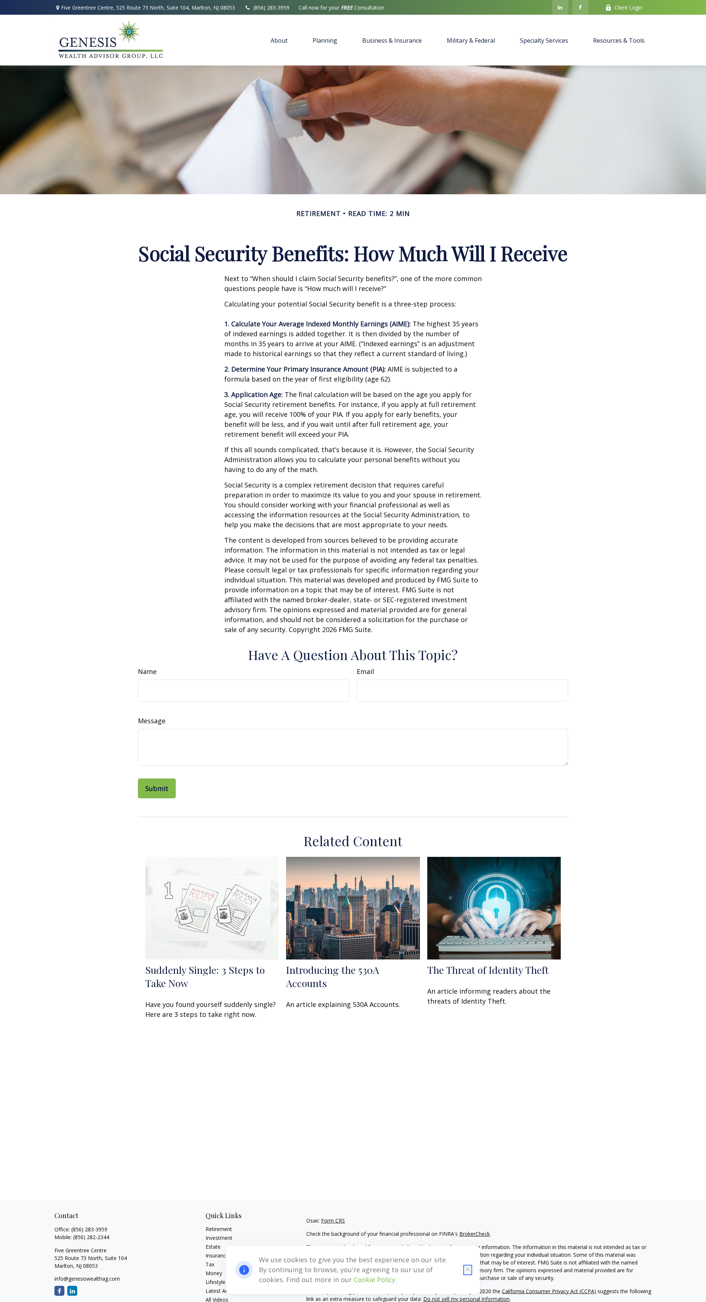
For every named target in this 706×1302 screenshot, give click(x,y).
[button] (279, 40)
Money (214, 1273)
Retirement (219, 1228)
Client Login (628, 7)
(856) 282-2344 (91, 1237)
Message (151, 720)
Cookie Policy (374, 1279)
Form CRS (333, 1220)
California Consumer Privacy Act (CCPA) (549, 1291)
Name (147, 671)
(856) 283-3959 (271, 7)
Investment (219, 1237)
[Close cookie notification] (468, 1270)
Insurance (217, 1255)
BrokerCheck (474, 1233)
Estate (213, 1246)
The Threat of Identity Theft (488, 969)
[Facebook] (580, 7)
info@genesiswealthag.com (87, 1278)
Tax (210, 1264)
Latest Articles (222, 1290)
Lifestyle (215, 1281)
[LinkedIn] (560, 7)
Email (365, 671)
